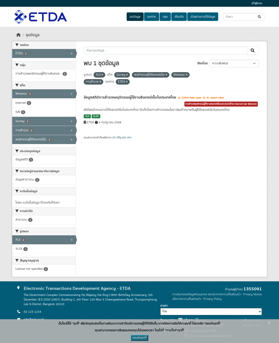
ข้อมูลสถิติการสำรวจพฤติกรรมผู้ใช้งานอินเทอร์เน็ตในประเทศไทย (130, 97)
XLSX (96, 116)
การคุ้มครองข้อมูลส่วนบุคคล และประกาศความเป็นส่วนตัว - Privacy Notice (217, 294)
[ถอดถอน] (102, 75)
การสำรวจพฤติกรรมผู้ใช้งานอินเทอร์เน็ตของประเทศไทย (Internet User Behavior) (221, 103)
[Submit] (259, 17)
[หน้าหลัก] (18, 35)
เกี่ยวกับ (179, 17)
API (114, 137)
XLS (87, 116)
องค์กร (151, 17)
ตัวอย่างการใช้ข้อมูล (203, 17)
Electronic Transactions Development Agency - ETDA (77, 288)
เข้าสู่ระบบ (257, 3)
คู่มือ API (126, 137)
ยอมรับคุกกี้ (139, 338)
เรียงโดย (202, 63)
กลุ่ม (165, 17)
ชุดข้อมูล (135, 17)
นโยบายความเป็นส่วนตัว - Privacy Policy (197, 299)
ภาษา (163, 306)
